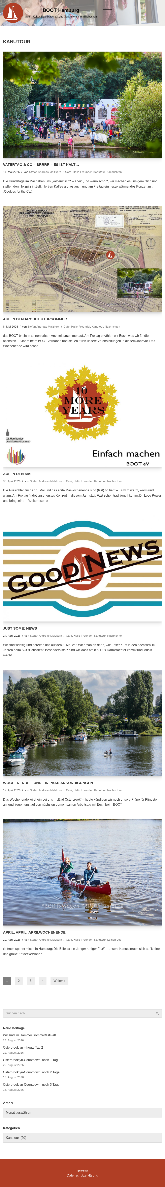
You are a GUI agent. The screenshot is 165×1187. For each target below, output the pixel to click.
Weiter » (59, 981)
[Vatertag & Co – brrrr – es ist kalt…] (82, 105)
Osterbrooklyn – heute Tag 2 (23, 1047)
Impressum (82, 1170)
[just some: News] (82, 568)
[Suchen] (157, 1013)
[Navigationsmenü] (107, 12)
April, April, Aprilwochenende (34, 932)
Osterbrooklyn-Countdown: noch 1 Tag (30, 1060)
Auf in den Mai (17, 474)
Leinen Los (114, 939)
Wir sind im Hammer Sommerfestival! (29, 1035)
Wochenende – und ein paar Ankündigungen (48, 783)
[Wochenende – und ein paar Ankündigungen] (82, 723)
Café (68, 171)
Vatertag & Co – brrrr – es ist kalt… (41, 165)
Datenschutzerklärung (82, 1175)
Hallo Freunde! (82, 171)
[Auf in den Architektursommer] (82, 259)
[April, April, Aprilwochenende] (82, 872)
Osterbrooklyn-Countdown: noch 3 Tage (31, 1084)
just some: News (20, 628)
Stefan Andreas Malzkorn (45, 171)
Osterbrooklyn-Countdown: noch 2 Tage (31, 1072)
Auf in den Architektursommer (35, 319)
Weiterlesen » (38, 500)
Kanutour (99, 171)
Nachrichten (114, 171)
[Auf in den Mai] (82, 414)
